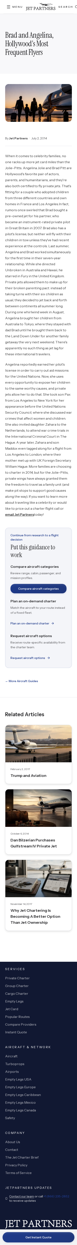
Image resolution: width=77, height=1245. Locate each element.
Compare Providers (20, 1024)
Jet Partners (18, 138)
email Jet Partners (19, 514)
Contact (11, 1149)
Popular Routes (17, 1016)
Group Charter (17, 986)
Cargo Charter (16, 993)
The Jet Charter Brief (21, 1157)
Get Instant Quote (38, 1237)
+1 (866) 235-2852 (56, 1196)
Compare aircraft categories (38, 589)
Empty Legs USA (18, 1079)
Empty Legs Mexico (20, 1102)
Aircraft (11, 1056)
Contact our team (21, 1196)
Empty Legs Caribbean (23, 1095)
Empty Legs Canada (20, 1110)
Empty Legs (14, 1001)
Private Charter (17, 978)
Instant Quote (16, 1032)
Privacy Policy (16, 1165)
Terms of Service (18, 1173)
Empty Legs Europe (20, 1087)
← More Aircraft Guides (21, 681)
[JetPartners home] (40, 7)
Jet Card (11, 1009)
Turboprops (14, 1064)
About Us (12, 1142)
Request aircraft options (27, 658)
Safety (10, 1118)
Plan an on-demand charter (29, 623)
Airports (12, 1071)
